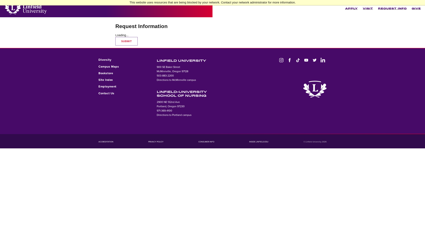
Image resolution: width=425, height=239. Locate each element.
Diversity (104, 60)
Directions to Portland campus (174, 115)
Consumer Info (206, 142)
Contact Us (106, 93)
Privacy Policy (156, 142)
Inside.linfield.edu (258, 142)
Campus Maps (108, 66)
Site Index (105, 80)
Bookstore (105, 73)
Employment (107, 86)
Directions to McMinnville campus (176, 80)
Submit (126, 41)
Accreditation (105, 142)
